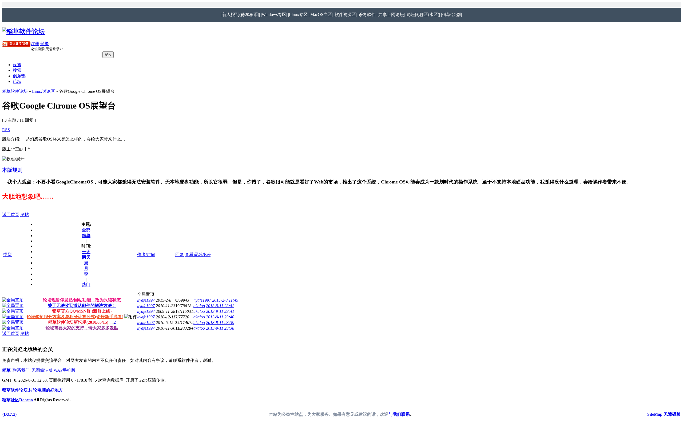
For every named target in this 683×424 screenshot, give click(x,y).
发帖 (24, 214)
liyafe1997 (146, 300)
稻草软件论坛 (15, 91)
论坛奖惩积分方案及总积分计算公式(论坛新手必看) (75, 316)
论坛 (17, 81)
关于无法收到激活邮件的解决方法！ (82, 305)
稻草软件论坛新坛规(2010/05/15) (78, 322)
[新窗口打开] (12, 300)
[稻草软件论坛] (23, 31)
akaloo (199, 305)
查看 (189, 254)
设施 (17, 64)
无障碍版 (672, 414)
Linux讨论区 (43, 91)
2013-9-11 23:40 (220, 317)
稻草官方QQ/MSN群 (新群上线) (82, 311)
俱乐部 (19, 76)
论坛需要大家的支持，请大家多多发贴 (82, 328)
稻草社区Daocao (17, 400)
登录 (44, 43)
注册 (35, 43)
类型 (7, 254)
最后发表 (202, 254)
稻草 (6, 370)
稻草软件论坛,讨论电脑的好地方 (32, 390)
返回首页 (10, 214)
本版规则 (12, 170)
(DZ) (9, 414)
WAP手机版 (65, 370)
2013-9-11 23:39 (220, 322)
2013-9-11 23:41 (220, 311)
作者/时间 (146, 254)
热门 (86, 284)
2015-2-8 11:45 (225, 300)
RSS (6, 129)
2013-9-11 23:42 (220, 305)
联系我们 (21, 370)
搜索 (17, 70)
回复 (179, 254)
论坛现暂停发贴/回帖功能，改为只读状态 (82, 300)
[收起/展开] (13, 159)
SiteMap (654, 414)
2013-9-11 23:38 (220, 328)
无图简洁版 (42, 370)
